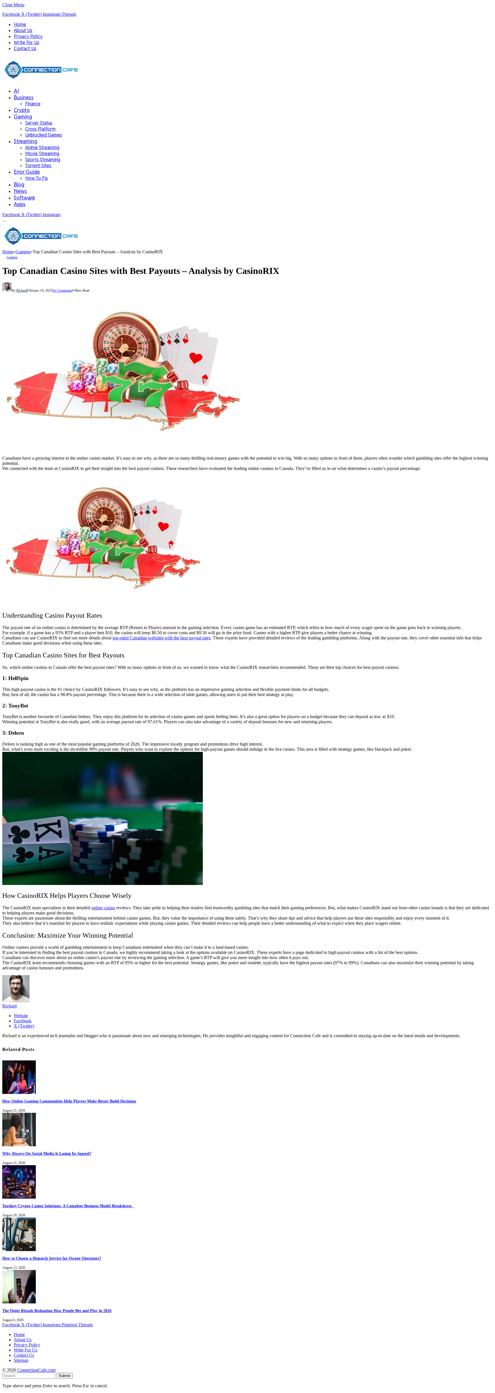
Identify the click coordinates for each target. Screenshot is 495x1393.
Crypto (22, 110)
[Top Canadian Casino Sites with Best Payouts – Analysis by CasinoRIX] (122, 448)
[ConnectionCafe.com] (41, 80)
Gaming (23, 116)
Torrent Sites (38, 166)
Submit (64, 1376)
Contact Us (25, 49)
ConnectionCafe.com (36, 1370)
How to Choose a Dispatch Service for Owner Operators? (51, 1258)
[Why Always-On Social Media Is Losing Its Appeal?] (19, 1144)
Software (24, 197)
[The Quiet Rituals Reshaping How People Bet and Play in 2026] (19, 1301)
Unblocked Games (43, 135)
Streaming (25, 141)
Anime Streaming (42, 148)
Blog (19, 184)
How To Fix (36, 178)
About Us (23, 30)
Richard (21, 291)
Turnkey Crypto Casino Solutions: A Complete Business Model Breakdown (68, 1206)
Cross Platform (40, 129)
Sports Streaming (42, 160)
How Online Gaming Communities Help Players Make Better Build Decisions (69, 1101)
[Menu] (5, 221)
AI (16, 91)
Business (24, 97)
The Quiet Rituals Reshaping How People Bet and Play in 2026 (56, 1311)
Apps (19, 204)
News (20, 191)
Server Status (38, 123)
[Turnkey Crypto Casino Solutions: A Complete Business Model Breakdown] (19, 1197)
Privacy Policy (28, 36)
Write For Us (26, 42)
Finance (32, 104)
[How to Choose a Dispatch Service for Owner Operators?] (19, 1249)
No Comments (62, 291)
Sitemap (21, 1360)
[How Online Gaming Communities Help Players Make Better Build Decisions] (19, 1092)
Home (20, 24)
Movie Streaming (42, 154)
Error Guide (27, 172)
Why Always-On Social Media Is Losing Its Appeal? (46, 1153)
